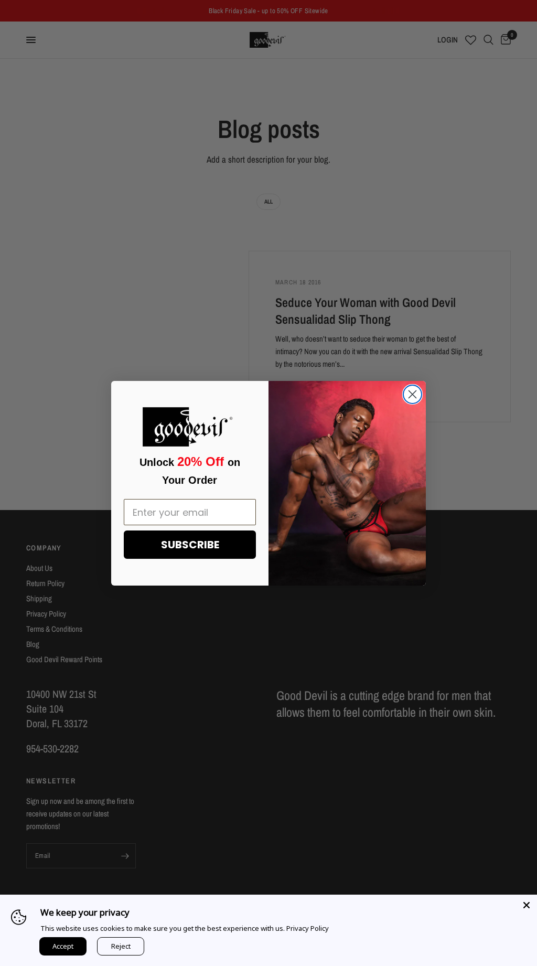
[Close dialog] (412, 394)
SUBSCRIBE (190, 544)
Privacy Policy (307, 928)
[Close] (526, 905)
